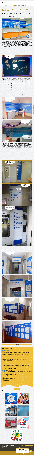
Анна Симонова (4, 377)
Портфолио (9, 5)
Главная (3, 9)
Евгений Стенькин (4, 374)
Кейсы (25, 5)
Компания (6, 5)
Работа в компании (17, 5)
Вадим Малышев (4, 375)
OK (23, 453)
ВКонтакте (21, 447)
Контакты (22, 5)
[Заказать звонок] (33, 108)
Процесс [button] (17, 344)
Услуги (13, 5)
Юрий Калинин (4, 370)
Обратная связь (29, 445)
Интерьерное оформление (5, 350)
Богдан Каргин (4, 373)
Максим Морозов (4, 371)
